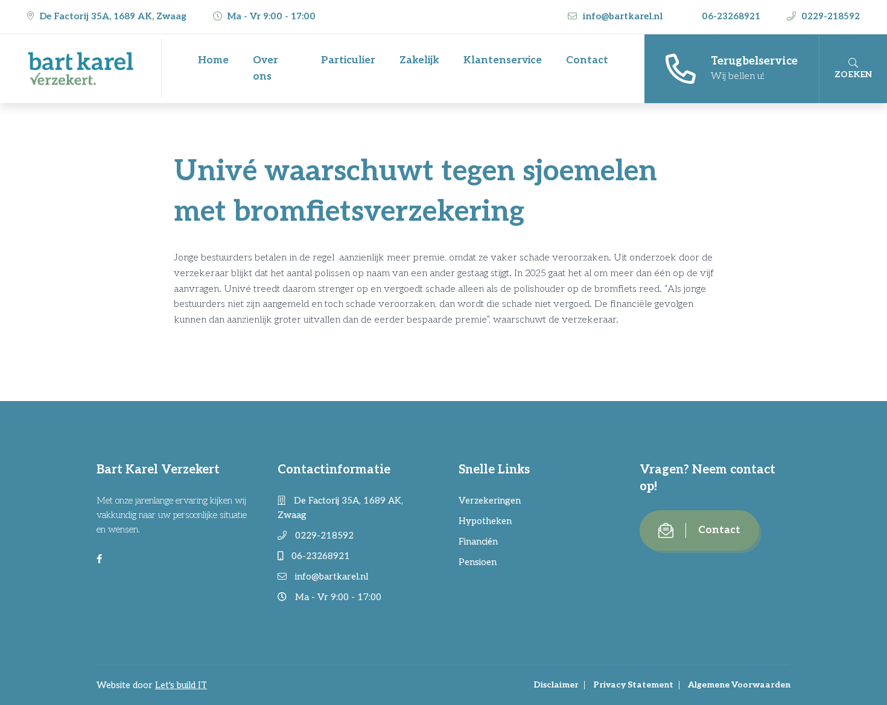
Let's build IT (181, 685)
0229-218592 (829, 16)
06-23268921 (731, 16)
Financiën (478, 541)
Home (213, 60)
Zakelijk (419, 60)
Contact (587, 60)
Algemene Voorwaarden (739, 685)
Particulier (348, 60)
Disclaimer (556, 685)
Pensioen (478, 562)
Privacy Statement (633, 685)
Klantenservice (502, 60)
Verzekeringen (490, 500)
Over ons (265, 68)
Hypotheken (485, 521)
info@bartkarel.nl (622, 16)
